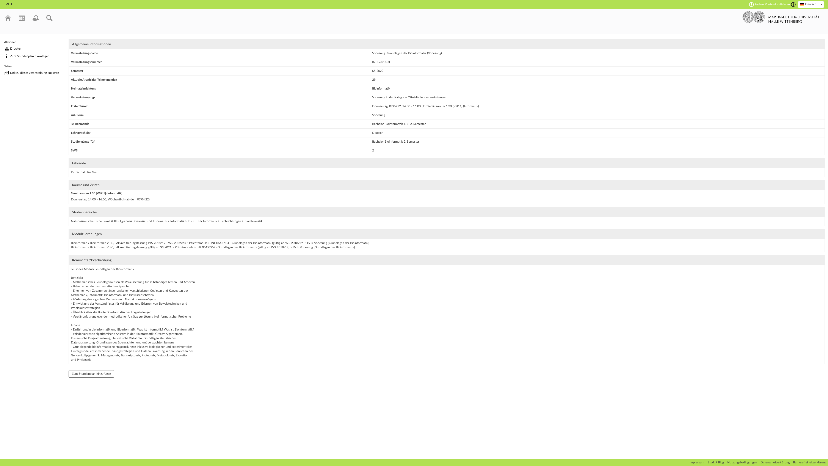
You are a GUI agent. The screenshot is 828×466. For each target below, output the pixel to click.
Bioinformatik (381, 88)
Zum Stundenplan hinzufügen (29, 56)
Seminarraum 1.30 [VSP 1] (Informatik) (96, 193)
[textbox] (811, 4)
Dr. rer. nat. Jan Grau (84, 172)
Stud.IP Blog (716, 462)
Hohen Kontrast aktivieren (772, 4)
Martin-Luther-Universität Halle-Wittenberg (781, 17)
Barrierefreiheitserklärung (809, 462)
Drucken (16, 48)
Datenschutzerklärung (775, 462)
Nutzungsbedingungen (742, 462)
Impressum (697, 462)
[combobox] (811, 4)
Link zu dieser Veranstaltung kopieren (34, 72)
